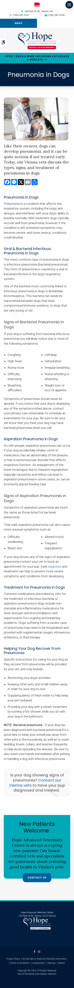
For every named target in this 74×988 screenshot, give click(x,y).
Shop (18, 23)
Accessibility (38, 963)
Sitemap (51, 963)
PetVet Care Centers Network (42, 974)
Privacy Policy (13, 959)
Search (61, 963)
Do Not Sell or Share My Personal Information (45, 959)
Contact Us (37, 877)
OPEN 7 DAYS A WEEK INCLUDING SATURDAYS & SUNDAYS (37, 58)
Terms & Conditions (20, 963)
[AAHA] (37, 5)
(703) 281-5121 (21, 15)
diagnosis (54, 566)
